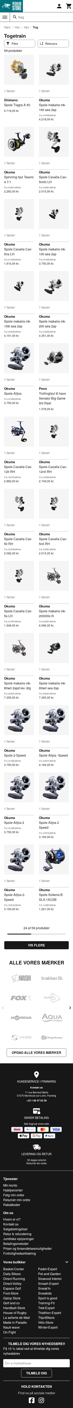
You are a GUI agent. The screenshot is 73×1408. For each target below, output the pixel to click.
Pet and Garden (49, 1273)
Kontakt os (36, 1087)
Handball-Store (14, 1307)
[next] (70, 1008)
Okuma (44, 100)
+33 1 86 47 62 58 (37, 1100)
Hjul (26, 27)
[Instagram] (41, 1401)
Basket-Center (13, 1269)
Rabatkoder (11, 1204)
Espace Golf (12, 1288)
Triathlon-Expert (49, 1312)
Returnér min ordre (16, 1199)
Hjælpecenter (13, 1190)
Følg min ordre (13, 1195)
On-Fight (9, 1332)
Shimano (11, 100)
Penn (43, 388)
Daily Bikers (12, 1273)
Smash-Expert (48, 1283)
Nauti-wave (11, 1327)
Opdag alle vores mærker (36, 1052)
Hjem (7, 27)
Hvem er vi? (11, 1219)
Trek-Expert (46, 1307)
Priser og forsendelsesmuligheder (27, 1248)
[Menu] (5, 17)
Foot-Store (10, 1293)
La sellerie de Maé (16, 1317)
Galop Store (11, 1298)
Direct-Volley (12, 1283)
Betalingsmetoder (16, 1243)
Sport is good (47, 1298)
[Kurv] (69, 6)
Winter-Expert (48, 1327)
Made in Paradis (15, 1322)
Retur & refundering (17, 1234)
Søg (21, 17)
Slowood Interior (50, 1278)
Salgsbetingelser (15, 1229)
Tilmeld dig (36, 1373)
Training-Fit (46, 1303)
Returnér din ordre (36, 1163)
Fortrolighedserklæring (19, 1253)
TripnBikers (46, 1317)
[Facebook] (31, 1401)
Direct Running (14, 1278)
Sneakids (45, 1293)
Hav (17, 27)
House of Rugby (15, 1312)
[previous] (3, 1008)
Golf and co (11, 1303)
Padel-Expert (47, 1269)
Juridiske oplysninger (18, 1238)
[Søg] (14, 17)
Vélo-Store (45, 1322)
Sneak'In (44, 1288)
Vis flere (36, 945)
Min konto (10, 1185)
